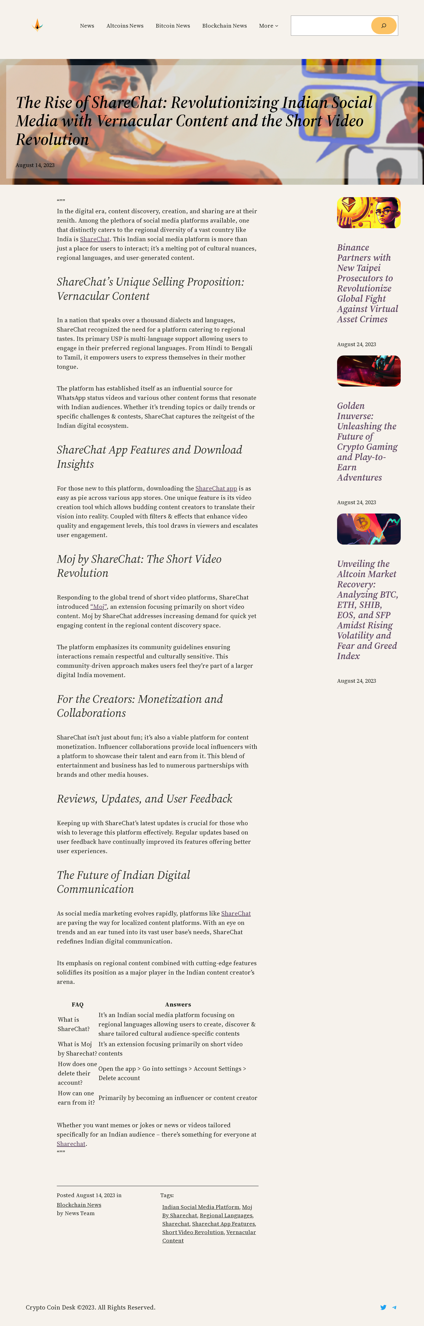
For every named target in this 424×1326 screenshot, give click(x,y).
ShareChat (95, 239)
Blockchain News (79, 1205)
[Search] (384, 25)
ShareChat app (216, 488)
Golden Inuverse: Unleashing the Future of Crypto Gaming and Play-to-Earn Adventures (367, 441)
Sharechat (71, 1143)
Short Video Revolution (193, 1232)
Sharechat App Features (223, 1224)
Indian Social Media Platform (200, 1207)
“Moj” (98, 606)
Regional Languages (226, 1215)
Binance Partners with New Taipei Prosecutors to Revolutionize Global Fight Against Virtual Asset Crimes (367, 283)
